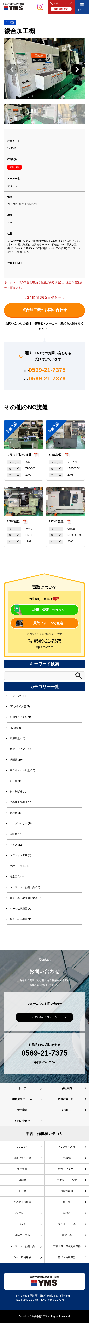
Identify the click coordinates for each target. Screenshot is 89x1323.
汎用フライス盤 (22, 1157)
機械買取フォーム (22, 1099)
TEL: (45, 370)
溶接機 (67, 1213)
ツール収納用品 (22, 1257)
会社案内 (67, 1088)
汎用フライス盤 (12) (21, 717)
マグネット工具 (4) (20, 855)
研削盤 (22, 1180)
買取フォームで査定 (48, 623)
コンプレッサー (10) (21, 823)
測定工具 (67, 1235)
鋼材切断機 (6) (18, 791)
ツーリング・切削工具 (22, 1246)
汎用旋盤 (22, 1168)
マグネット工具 (67, 1224)
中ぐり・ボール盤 (67, 1180)
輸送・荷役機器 (67, 1257)
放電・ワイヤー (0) (20, 749)
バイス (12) (16, 844)
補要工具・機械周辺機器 (67, 1246)
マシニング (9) (18, 695)
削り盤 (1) (15, 780)
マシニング (22, 1146)
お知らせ (67, 1109)
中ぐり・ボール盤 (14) (22, 770)
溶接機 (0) (15, 834)
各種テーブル (22, 1235)
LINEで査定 (49, 609)
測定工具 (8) (17, 876)
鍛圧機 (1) (15, 812)
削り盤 (22, 1191)
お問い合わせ (22, 1120)
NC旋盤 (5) (16, 727)
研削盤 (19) (16, 759)
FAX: (45, 379)
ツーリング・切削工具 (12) (25, 887)
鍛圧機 (67, 1202)
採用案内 (22, 1109)
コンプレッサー (22, 1213)
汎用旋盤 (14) (17, 738)
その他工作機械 (22, 1202)
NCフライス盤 (67, 1146)
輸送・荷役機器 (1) (20, 919)
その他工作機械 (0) (20, 802)
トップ (22, 1088)
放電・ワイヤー (67, 1168)
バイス (22, 1224)
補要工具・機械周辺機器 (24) (26, 897)
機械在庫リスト (67, 1099)
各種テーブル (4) (19, 866)
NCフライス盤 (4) (20, 706)
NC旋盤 (10, 22)
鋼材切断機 (67, 1191)
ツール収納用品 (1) (20, 908)
